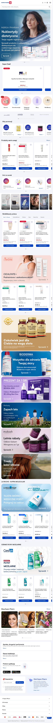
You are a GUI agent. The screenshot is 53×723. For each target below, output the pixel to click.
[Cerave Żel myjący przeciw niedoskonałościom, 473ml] (41, 581)
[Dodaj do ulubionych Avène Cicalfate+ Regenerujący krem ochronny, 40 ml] (31, 287)
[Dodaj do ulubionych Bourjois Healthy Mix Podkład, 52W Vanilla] (14, 145)
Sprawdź (19, 188)
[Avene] (32, 114)
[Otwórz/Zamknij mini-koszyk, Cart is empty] (47, 2)
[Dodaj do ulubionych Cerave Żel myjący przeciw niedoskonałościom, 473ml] (47, 578)
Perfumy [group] (24, 217)
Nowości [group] (42, 217)
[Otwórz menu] (49, 2)
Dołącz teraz (36, 690)
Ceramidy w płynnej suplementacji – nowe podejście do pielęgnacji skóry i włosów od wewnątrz (9, 635)
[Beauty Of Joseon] (44, 114)
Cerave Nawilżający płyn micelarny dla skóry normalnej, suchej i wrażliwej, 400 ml (9, 590)
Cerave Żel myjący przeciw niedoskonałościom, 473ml (41, 590)
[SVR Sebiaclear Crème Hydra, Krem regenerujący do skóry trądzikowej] (41, 148)
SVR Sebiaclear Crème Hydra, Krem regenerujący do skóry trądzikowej (41, 156)
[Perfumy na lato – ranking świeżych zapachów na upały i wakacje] (26, 619)
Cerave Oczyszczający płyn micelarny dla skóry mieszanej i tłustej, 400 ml (25, 590)
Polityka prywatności (24, 720)
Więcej (4, 648)
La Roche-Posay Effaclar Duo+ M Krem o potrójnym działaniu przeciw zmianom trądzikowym (41, 527)
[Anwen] (20, 114)
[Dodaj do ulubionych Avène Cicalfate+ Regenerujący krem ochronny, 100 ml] (14, 287)
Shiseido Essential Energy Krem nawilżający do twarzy (42, 233)
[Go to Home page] (6, 2)
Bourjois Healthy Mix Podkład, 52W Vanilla (8, 156)
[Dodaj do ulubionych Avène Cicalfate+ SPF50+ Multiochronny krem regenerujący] (47, 287)
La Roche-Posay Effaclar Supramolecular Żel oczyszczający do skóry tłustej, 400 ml (7, 527)
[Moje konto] (42, 2)
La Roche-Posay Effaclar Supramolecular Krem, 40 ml (25, 527)
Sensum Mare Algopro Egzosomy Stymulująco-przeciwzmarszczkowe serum (25, 156)
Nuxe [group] (30, 217)
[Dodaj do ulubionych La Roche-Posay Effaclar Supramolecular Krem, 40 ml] (31, 515)
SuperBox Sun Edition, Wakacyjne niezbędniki (22, 78)
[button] (20, 137)
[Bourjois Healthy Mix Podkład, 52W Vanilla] (9, 148)
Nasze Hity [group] (35, 217)
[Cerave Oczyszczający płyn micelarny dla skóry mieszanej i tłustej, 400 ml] (25, 581)
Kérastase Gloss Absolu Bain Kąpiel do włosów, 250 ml (9, 233)
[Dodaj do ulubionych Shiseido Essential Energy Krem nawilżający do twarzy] (48, 222)
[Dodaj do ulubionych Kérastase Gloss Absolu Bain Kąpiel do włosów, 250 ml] (15, 222)
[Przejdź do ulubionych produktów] (45, 2)
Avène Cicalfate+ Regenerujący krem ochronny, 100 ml (9, 298)
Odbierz (19, 134)
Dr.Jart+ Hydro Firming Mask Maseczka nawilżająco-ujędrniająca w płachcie (26, 233)
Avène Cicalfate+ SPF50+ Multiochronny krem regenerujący (40, 298)
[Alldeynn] (8, 114)
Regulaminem (16, 687)
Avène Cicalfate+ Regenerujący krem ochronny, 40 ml (25, 298)
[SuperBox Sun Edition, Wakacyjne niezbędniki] (22, 74)
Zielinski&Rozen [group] (16, 217)
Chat (50, 718)
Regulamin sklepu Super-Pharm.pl (14, 720)
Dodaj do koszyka (23, 89)
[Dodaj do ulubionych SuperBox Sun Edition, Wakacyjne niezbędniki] (41, 68)
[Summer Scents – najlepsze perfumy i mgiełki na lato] (44, 619)
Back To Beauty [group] (6, 217)
